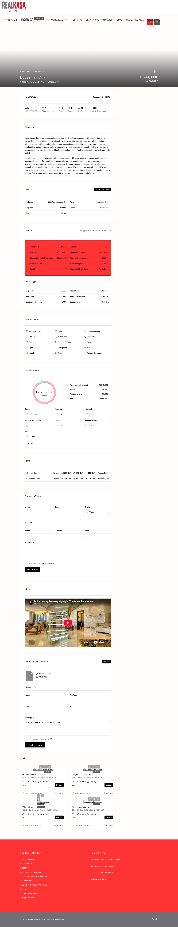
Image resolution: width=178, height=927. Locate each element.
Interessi (88, 409)
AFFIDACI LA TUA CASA (57, 20)
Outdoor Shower (64, 342)
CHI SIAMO (77, 20)
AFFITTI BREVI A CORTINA (36, 876)
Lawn (60, 331)
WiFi (89, 348)
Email (87, 531)
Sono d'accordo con (41, 563)
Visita (27, 507)
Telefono (58, 531)
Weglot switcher (153, 20)
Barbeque (32, 337)
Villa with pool (28, 807)
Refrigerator (62, 348)
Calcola (30, 444)
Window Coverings (94, 353)
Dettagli (59, 785)
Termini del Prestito (33, 420)
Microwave (62, 337)
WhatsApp (43, 677)
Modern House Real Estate (84, 793)
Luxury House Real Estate (33, 793)
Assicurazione (91, 420)
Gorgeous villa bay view (32, 774)
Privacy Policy (98, 879)
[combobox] (38, 512)
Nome (27, 531)
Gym (31, 348)
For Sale (47, 771)
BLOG (119, 20)
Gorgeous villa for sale (81, 774)
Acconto (58, 409)
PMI (26, 431)
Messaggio (29, 542)
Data (56, 507)
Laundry (32, 353)
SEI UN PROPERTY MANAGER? (99, 20)
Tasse (57, 420)
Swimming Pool (93, 331)
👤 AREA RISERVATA (135, 20)
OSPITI (40, 20)
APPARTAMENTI (11, 20)
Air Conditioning (35, 331)
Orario (87, 507)
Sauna (60, 353)
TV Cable (91, 337)
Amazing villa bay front (82, 807)
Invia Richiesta (32, 569)
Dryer (31, 342)
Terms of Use (49, 563)
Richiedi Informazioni (35, 745)
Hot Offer (41, 807)
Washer (90, 342)
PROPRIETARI (27, 20)
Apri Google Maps (103, 190)
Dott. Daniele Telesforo (82, 826)
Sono (72, 706)
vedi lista (106, 662)
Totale (27, 409)
